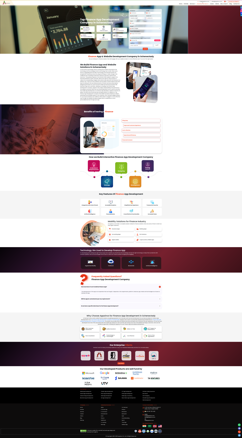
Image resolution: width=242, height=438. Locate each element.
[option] (90, 263)
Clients (217, 4)
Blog (231, 4)
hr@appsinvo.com (149, 420)
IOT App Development (127, 391)
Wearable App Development (149, 397)
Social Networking (125, 418)
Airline (102, 407)
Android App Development (86, 393)
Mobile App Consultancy (127, 395)
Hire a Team (223, 4)
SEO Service (145, 393)
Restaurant (124, 413)
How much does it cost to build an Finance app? (94, 287)
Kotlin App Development (127, 393)
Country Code (133, 16)
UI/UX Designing (146, 395)
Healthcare (103, 420)
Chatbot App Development (107, 391)
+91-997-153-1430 (150, 411)
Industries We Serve (202, 4)
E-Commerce (104, 411)
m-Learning (103, 422)
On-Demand (124, 407)
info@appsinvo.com (204, 1)
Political (123, 409)
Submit (145, 49)
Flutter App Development (106, 393)
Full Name (132, 10)
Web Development (147, 400)
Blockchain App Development (86, 397)
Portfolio (186, 4)
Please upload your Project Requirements (140, 38)
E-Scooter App (104, 409)
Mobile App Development (85, 391)
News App (103, 424)
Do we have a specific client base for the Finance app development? (99, 306)
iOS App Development (106, 397)
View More (121, 363)
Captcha (132, 43)
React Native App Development (129, 397)
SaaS (123, 416)
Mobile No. (149, 16)
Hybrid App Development (106, 395)
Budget (132, 26)
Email (147, 10)
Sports (123, 420)
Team (131, 21)
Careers (82, 413)
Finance (102, 418)
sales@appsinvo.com (216, 1)
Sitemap (82, 420)
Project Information (135, 31)
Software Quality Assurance (149, 391)
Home (180, 4)
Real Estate (124, 411)
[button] (239, 435)
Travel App (124, 422)
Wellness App (125, 424)
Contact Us (236, 4)
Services (192, 4)
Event (102, 416)
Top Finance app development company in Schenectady (105, 319)
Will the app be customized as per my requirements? (95, 299)
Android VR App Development (86, 395)
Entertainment (104, 413)
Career (212, 4)
